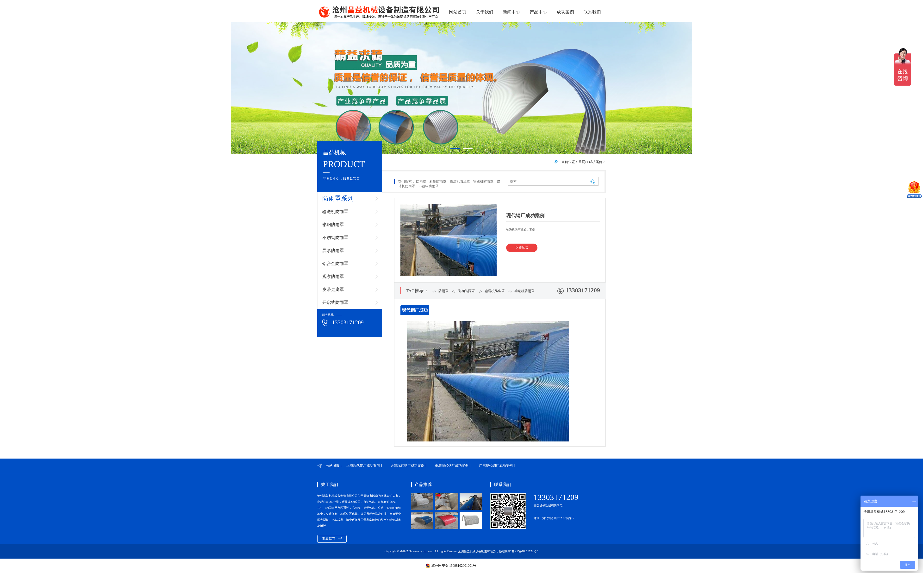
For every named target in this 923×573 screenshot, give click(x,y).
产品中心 (538, 12)
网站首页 (457, 12)
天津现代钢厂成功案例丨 (409, 465)
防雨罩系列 (338, 198)
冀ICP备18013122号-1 (525, 551)
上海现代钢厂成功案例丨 (364, 465)
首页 (581, 162)
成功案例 (565, 12)
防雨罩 (421, 181)
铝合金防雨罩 (335, 263)
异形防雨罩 (333, 250)
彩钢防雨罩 (333, 224)
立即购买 (522, 248)
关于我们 (484, 12)
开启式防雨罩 (335, 302)
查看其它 (328, 539)
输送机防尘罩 (460, 181)
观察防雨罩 (333, 276)
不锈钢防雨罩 (335, 237)
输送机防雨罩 (335, 211)
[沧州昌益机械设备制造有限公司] (379, 12)
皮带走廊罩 (333, 289)
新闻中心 (511, 12)
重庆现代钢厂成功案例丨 (453, 465)
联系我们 (592, 12)
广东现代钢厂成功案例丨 (497, 465)
